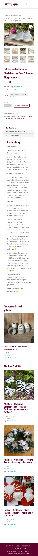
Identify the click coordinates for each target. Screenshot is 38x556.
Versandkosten (18, 87)
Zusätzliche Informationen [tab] (15, 132)
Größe (7, 96)
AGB (17, 546)
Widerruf (26, 546)
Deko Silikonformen (19, 116)
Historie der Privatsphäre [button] (18, 554)
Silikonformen (12, 16)
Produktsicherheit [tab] (12, 135)
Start (5, 16)
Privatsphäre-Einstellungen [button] (17, 551)
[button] (31, 27)
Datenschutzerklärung (17, 549)
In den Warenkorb (21, 106)
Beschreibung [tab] (11, 128)
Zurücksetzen (14, 97)
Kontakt (9, 546)
